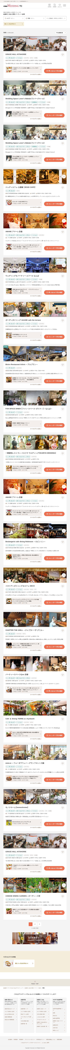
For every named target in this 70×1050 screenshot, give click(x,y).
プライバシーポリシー (30, 1039)
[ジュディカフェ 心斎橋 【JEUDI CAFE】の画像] (35, 176)
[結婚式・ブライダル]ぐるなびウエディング (13, 988)
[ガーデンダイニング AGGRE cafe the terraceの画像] (35, 309)
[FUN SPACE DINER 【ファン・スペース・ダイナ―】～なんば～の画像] (35, 398)
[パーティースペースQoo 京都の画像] (35, 663)
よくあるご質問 (45, 1042)
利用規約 (16, 1039)
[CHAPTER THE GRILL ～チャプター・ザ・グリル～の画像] (35, 619)
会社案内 (10, 1039)
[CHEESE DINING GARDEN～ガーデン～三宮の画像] (35, 885)
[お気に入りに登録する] (63, 55)
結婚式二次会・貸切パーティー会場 (33, 988)
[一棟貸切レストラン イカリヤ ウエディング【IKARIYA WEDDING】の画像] (35, 442)
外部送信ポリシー (40, 1039)
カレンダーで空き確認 (55, 115)
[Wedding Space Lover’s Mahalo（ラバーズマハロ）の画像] (35, 87)
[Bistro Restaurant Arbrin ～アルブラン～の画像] (35, 353)
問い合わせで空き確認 (55, 71)
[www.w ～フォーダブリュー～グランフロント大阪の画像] (35, 752)
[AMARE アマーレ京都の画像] (35, 220)
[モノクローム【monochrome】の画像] (35, 796)
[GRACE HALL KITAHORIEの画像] (35, 43)
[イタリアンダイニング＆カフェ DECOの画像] (35, 575)
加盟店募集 (59, 1039)
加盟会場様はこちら (50, 1039)
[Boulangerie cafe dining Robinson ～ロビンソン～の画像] (35, 530)
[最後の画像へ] (64, 44)
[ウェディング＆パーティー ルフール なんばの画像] (35, 265)
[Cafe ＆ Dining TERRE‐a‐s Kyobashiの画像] (35, 708)
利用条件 (21, 1039)
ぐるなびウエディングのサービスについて (30, 1042)
